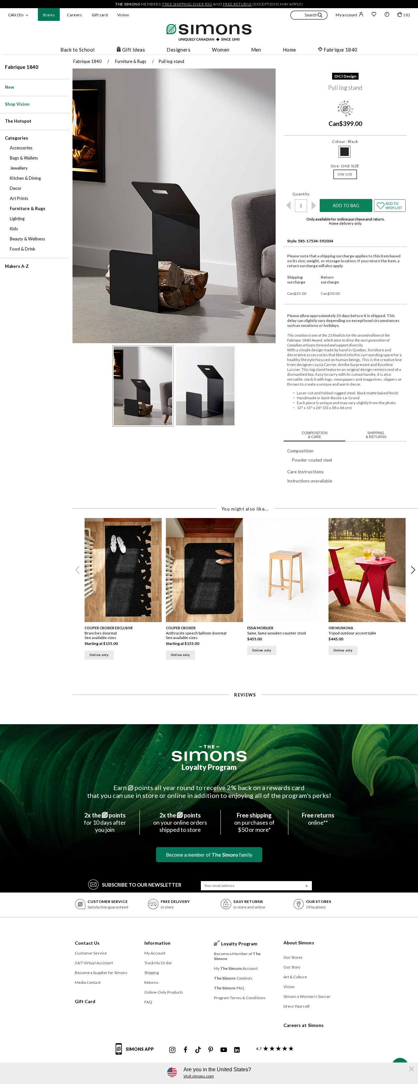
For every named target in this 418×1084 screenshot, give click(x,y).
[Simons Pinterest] (210, 1050)
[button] (309, 16)
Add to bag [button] (346, 205)
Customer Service (91, 953)
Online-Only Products (164, 992)
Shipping (151, 972)
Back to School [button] (77, 50)
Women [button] (220, 50)
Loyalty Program (209, 767)
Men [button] (256, 50)
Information (157, 943)
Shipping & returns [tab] (376, 435)
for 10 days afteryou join (105, 822)
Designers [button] (178, 50)
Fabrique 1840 (21, 67)
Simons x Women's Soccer (306, 996)
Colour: (345, 141)
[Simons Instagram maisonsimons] (172, 1050)
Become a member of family (209, 855)
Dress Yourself (296, 1006)
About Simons (298, 942)
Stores (49, 14)
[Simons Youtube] (223, 1050)
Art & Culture (295, 976)
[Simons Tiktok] (198, 1050)
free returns (237, 4)
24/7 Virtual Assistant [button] (94, 962)
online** (318, 819)
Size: (345, 165)
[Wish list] (374, 15)
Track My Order (158, 962)
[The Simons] (209, 753)
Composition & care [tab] (315, 435)
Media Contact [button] (88, 982)
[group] (125, 591)
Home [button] (289, 50)
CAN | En (16, 14)
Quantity (301, 193)
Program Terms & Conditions (240, 997)
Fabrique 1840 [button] (341, 50)
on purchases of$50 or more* (254, 822)
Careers (74, 14)
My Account (155, 953)
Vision (123, 14)
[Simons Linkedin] (236, 1050)
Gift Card (85, 1001)
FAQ (148, 1002)
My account (346, 14)
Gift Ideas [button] (133, 50)
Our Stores (293, 957)
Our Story (292, 967)
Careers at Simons (303, 1025)
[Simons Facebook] (185, 1050)
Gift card (100, 14)
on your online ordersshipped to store (180, 822)
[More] (313, 205)
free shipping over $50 (187, 4)
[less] (288, 205)
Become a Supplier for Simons (101, 972)
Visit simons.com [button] (199, 1076)
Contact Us (87, 943)
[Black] (344, 152)
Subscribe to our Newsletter (141, 885)
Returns (151, 982)
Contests (233, 978)
